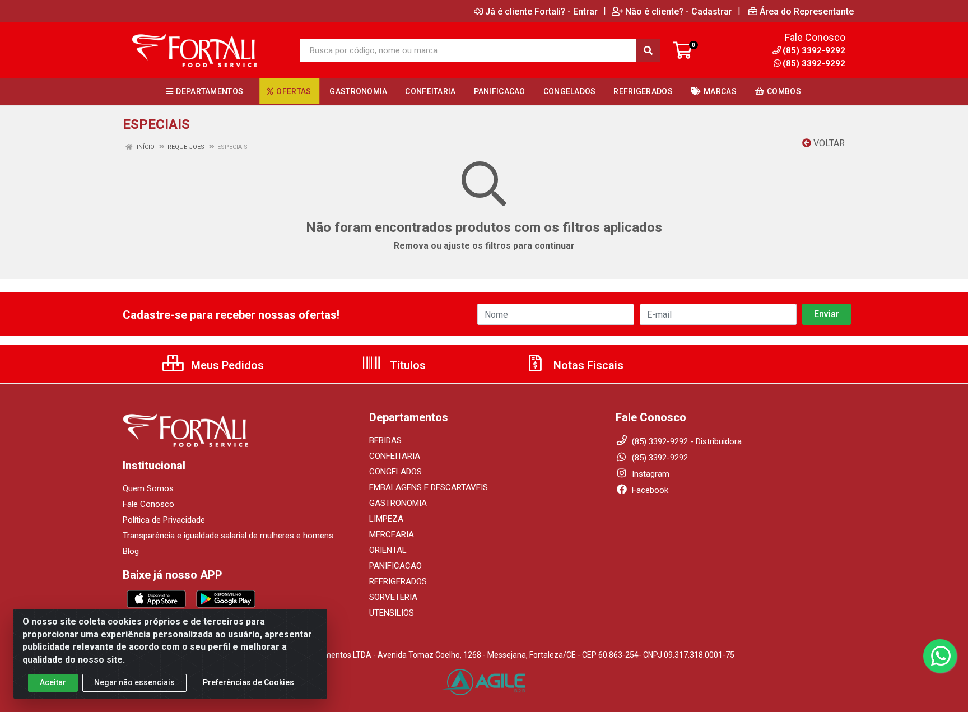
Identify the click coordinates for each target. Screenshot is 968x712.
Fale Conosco (148, 504)
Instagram (649, 474)
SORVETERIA (393, 597)
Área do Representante (807, 11)
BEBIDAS (385, 440)
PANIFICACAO (395, 566)
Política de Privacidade (164, 520)
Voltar (828, 143)
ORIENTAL (388, 550)
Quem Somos (148, 488)
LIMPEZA (386, 519)
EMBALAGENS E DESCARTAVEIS (428, 487)
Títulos (406, 365)
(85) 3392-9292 (814, 63)
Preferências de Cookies (248, 682)
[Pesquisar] (648, 50)
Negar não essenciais (134, 682)
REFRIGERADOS (398, 581)
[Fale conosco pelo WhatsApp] (940, 656)
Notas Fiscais (587, 365)
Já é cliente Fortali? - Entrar (541, 11)
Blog (131, 551)
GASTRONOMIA (398, 503)
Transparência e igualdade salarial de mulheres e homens (228, 535)
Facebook (649, 490)
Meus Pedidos (226, 365)
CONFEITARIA (394, 456)
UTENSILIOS (391, 613)
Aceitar (53, 682)
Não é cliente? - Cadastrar (678, 11)
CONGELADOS (395, 472)
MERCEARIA (391, 534)
